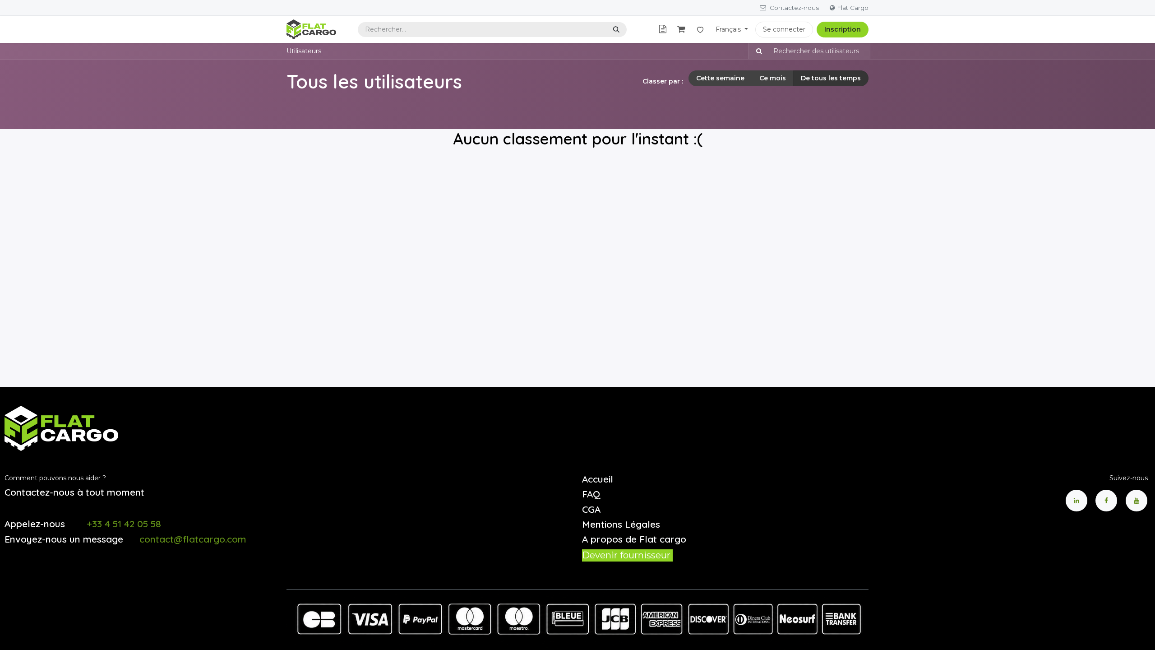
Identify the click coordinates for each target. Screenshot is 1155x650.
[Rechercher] (616, 29)
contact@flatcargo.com (192, 539)
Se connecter (784, 29)
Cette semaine (720, 78)
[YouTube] (1136, 500)
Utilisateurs (303, 51)
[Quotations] (663, 29)
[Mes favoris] (700, 29)
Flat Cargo (853, 7)
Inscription (842, 29)
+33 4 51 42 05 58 (124, 523)
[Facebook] (1106, 500)
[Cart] (681, 29)
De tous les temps (831, 78)
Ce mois (772, 78)
